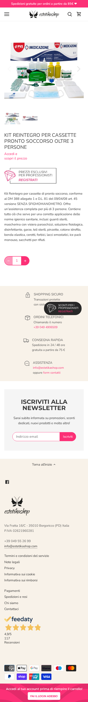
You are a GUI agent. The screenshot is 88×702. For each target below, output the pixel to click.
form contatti (51, 373)
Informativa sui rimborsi (20, 580)
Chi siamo (11, 603)
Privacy (9, 568)
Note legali (12, 562)
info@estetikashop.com (48, 368)
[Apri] (6, 14)
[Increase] (25, 260)
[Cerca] (69, 14)
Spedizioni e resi (15, 597)
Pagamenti (12, 591)
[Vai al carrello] (79, 14)
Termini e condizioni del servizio (26, 556)
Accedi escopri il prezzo (15, 156)
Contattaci (11, 609)
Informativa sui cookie (19, 574)
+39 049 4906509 (45, 327)
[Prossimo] (78, 68)
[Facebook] (7, 482)
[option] (44, 68)
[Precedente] (9, 68)
